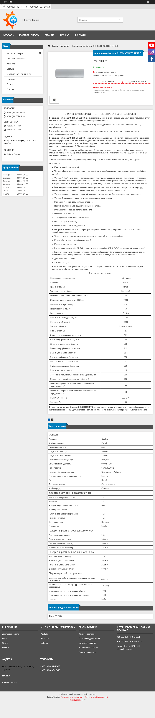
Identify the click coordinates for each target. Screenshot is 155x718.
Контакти (80, 35)
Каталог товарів (15, 53)
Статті (10, 84)
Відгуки (10, 68)
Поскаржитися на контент (72, 697)
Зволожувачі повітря (88, 647)
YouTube (44, 634)
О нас (5, 638)
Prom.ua (92, 694)
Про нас (64, 35)
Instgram (44, 643)
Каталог (7, 35)
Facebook (45, 638)
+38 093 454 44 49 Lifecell (128, 637)
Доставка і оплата (28, 35)
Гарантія (49, 35)
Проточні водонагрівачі (89, 638)
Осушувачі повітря (87, 643)
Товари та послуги (61, 46)
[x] (52, 420)
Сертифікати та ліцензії (19, 74)
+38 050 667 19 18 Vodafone (129, 641)
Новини (11, 79)
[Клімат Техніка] (11, 20)
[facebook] (49, 420)
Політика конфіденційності (96, 697)
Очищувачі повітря (87, 652)
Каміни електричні (87, 634)
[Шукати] (120, 20)
